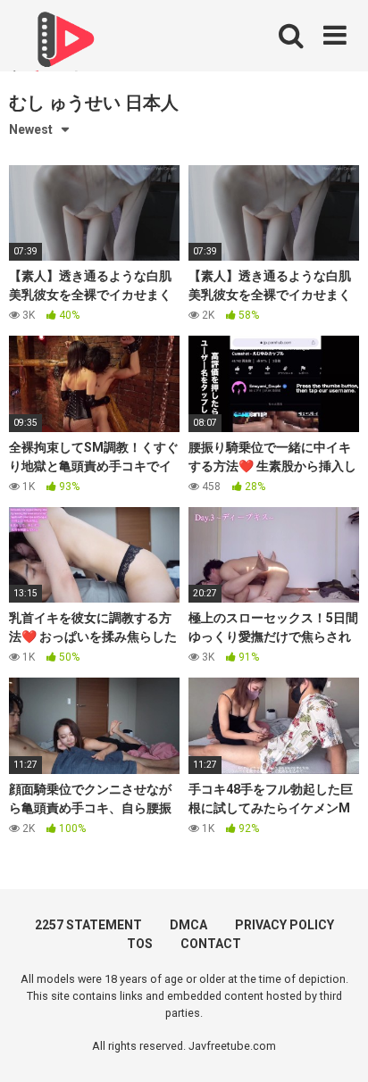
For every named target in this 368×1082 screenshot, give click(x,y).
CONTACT (210, 943)
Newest (31, 129)
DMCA (188, 925)
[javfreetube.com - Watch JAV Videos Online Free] (62, 46)
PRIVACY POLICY (284, 925)
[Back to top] (335, 1046)
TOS (140, 943)
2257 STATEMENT (88, 925)
